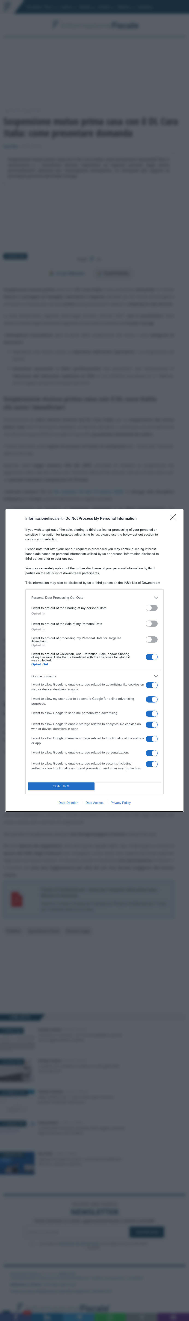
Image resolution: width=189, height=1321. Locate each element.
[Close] (174, 518)
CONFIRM (61, 786)
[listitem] (94, 597)
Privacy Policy (121, 802)
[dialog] (94, 660)
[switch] (152, 608)
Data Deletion (68, 802)
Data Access (94, 802)
